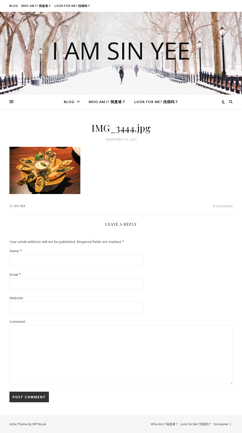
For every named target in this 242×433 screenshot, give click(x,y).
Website (16, 297)
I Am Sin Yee (121, 50)
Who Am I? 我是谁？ (36, 6)
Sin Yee (20, 206)
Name (15, 250)
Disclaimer (221, 424)
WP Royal (39, 424)
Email (15, 274)
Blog (13, 6)
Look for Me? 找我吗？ (73, 6)
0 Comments (223, 206)
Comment (17, 321)
